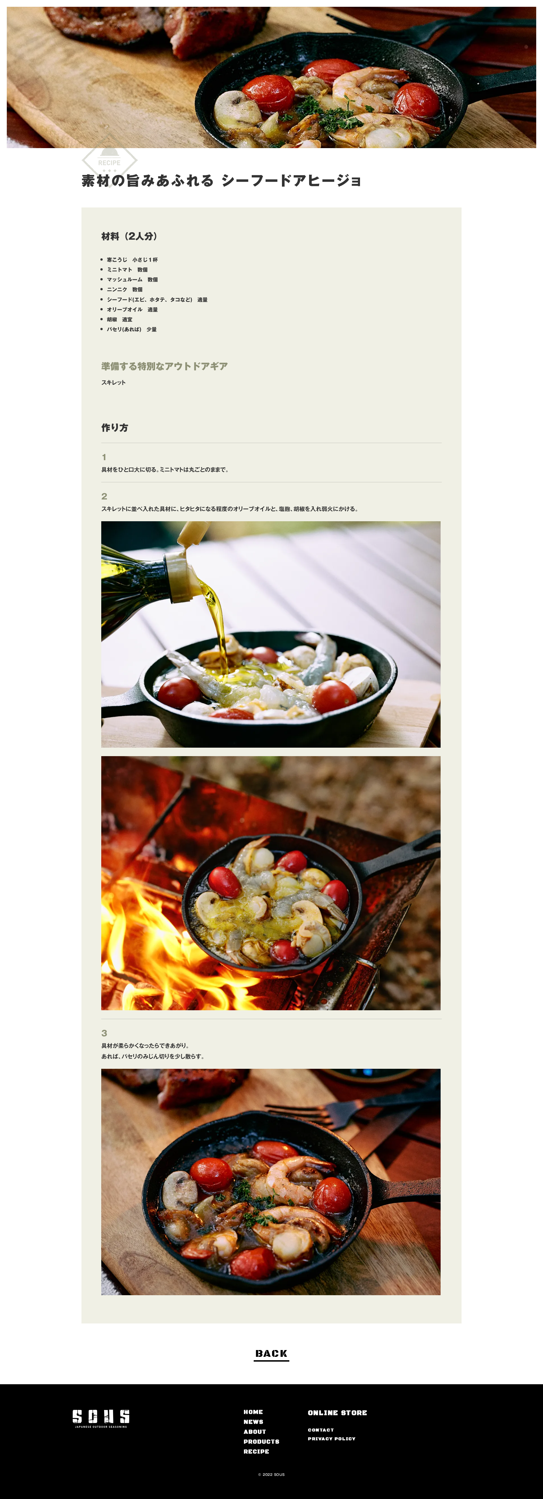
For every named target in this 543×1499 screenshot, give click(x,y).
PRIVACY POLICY (331, 1439)
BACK (271, 1353)
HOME (253, 1412)
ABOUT (255, 1432)
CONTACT (321, 1430)
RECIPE (257, 1452)
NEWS (254, 1422)
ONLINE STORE (338, 1413)
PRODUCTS (262, 1442)
